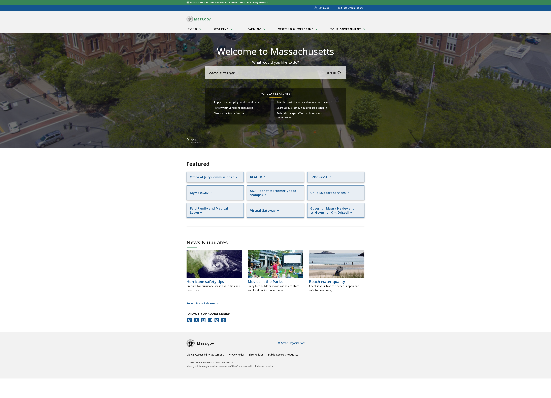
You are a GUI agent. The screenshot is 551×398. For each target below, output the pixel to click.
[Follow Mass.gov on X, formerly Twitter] (196, 320)
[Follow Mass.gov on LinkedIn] (203, 320)
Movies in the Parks (265, 281)
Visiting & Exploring (296, 29)
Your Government (346, 29)
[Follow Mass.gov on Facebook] (189, 320)
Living (192, 29)
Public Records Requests (283, 354)
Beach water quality (327, 281)
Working (222, 29)
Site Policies (256, 354)
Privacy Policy (236, 354)
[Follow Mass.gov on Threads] (223, 320)
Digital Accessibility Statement (205, 354)
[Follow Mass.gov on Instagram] (217, 320)
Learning (254, 29)
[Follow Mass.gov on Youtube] (210, 320)
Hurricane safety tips (205, 281)
